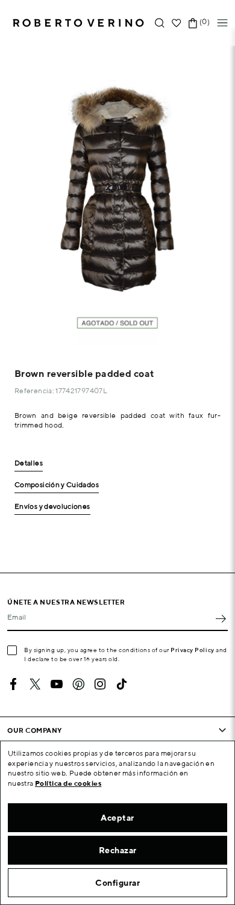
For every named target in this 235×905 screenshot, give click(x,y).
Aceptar (117, 818)
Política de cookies (68, 783)
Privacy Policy (193, 649)
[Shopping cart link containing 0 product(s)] (193, 23)
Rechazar (118, 850)
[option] (117, 196)
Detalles (28, 463)
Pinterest (78, 684)
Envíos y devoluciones (52, 507)
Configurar (117, 883)
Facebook (13, 684)
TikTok (122, 684)
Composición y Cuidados (56, 485)
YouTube (57, 684)
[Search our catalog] (159, 23)
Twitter (35, 684)
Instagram (100, 684)
